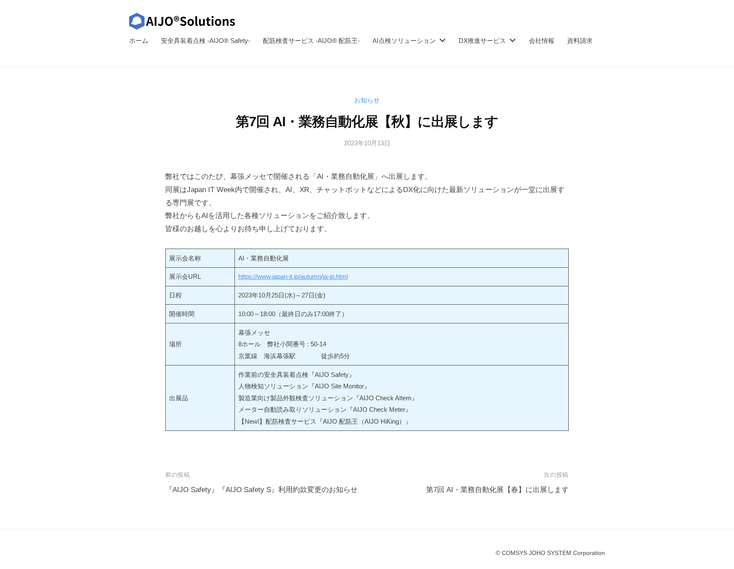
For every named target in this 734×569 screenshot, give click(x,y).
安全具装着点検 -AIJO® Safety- (205, 40)
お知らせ (367, 100)
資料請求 (580, 40)
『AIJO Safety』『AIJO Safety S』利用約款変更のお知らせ (261, 490)
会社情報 (541, 40)
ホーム (138, 40)
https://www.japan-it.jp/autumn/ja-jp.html (293, 276)
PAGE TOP (709, 545)
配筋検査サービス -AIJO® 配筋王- (311, 40)
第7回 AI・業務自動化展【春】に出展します (497, 490)
